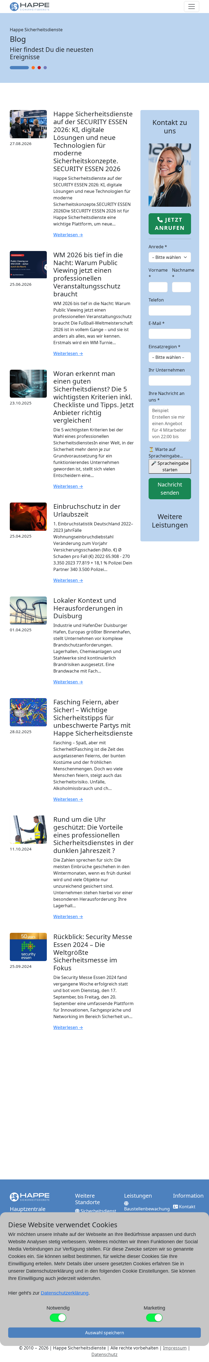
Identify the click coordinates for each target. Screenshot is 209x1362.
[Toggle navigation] (191, 6)
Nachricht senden (170, 488)
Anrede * (158, 247)
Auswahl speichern (104, 1333)
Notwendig (58, 1308)
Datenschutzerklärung (64, 1293)
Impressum (175, 1348)
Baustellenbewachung (147, 1209)
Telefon (156, 300)
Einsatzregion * (164, 347)
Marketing (154, 1308)
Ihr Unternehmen (167, 370)
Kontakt (186, 1207)
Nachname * (183, 273)
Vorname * (158, 273)
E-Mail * (157, 323)
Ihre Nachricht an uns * (167, 396)
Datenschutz (104, 1354)
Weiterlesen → (68, 235)
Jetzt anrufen (170, 223)
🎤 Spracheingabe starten (170, 466)
